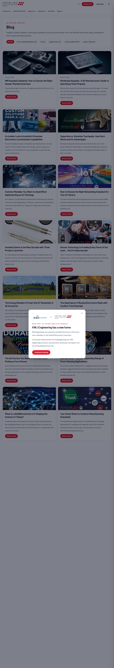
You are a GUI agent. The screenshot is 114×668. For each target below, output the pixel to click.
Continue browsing (41, 352)
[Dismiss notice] (82, 313)
